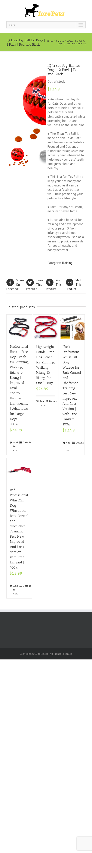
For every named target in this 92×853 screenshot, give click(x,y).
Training (60, 41)
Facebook (15, 284)
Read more (42, 403)
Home (50, 41)
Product (35, 284)
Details (26, 442)
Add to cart (15, 446)
